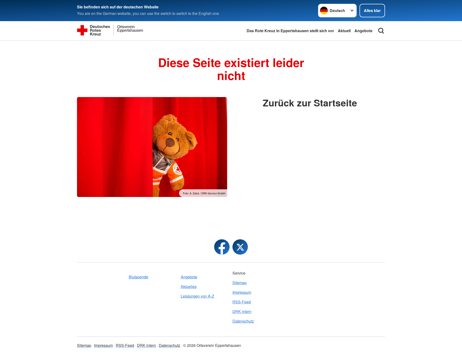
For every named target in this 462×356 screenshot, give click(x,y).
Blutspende (138, 277)
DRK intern (241, 311)
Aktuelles (189, 286)
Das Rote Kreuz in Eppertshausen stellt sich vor (290, 30)
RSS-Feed (241, 302)
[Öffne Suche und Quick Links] (381, 31)
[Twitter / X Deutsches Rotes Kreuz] (240, 247)
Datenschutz (243, 321)
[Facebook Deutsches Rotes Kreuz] (222, 247)
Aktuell (344, 30)
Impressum (241, 292)
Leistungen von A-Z (197, 296)
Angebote (363, 30)
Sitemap (239, 282)
